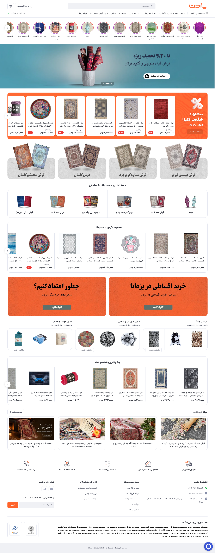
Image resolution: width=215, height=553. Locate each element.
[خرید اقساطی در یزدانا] (158, 296)
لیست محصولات (132, 498)
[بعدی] (7, 28)
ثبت (13, 505)
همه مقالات (17, 412)
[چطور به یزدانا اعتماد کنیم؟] (56, 296)
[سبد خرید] (10, 6)
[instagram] (51, 489)
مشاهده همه (195, 132)
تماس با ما (134, 509)
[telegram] (44, 489)
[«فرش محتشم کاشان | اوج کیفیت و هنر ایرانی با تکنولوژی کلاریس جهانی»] (31, 161)
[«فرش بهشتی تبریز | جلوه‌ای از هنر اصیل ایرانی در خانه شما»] (184, 161)
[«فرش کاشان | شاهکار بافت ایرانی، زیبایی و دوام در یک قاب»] (82, 161)
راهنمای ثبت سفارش (88, 488)
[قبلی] (207, 28)
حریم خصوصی (91, 493)
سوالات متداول (91, 498)
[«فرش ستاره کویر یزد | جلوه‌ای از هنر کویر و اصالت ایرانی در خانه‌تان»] (133, 161)
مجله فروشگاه (133, 493)
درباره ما (136, 504)
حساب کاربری (133, 488)
